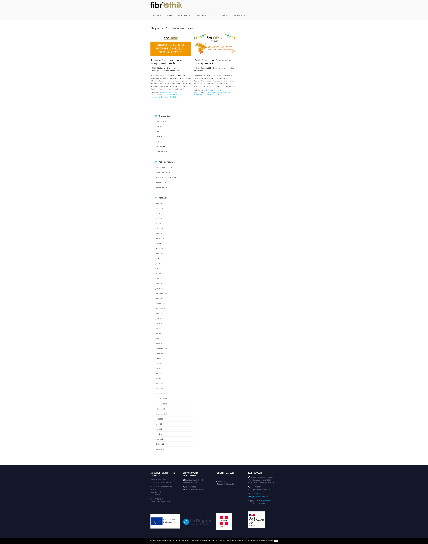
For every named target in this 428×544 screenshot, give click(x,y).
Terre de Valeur (161, 146)
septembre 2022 (161, 414)
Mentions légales (254, 494)
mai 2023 (158, 374)
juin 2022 (158, 424)
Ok (276, 540)
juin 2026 (158, 213)
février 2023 (159, 389)
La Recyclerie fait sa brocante (166, 177)
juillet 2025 (159, 258)
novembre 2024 (161, 298)
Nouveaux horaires (162, 187)
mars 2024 (159, 339)
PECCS (157, 131)
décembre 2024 (161, 293)
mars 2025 (159, 278)
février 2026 (159, 233)
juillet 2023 (159, 364)
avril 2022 (158, 434)
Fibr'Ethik (173, 97)
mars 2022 (159, 439)
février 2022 (159, 444)
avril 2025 (158, 273)
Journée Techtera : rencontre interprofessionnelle (168, 61)
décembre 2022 (161, 399)
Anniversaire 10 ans (171, 95)
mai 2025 (158, 268)
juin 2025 (158, 263)
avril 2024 (158, 334)
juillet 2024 (159, 319)
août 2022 (159, 419)
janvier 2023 (159, 394)
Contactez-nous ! (239, 15)
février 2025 (159, 283)
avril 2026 (158, 223)
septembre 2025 (161, 248)
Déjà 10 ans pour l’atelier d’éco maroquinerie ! (213, 61)
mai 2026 (158, 218)
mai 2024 (158, 329)
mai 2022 (158, 429)
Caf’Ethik (224, 15)
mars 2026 (159, 228)
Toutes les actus (161, 151)
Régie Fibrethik (266, 501)
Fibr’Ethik (156, 15)
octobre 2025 (160, 243)
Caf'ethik (158, 126)
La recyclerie (199, 15)
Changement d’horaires (163, 172)
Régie (157, 141)
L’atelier (169, 15)
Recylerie (158, 136)
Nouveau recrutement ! (163, 182)
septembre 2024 (161, 308)
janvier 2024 (159, 344)
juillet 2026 (159, 208)
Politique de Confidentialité (258, 496)
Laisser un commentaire (170, 71)
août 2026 (159, 203)
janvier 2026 (159, 238)
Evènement (165, 97)
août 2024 (159, 314)
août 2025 (159, 253)
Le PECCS (214, 15)
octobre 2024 (160, 303)
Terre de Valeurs (182, 15)
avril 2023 (158, 379)
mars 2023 (159, 384)
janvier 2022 (159, 449)
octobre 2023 (160, 359)
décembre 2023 (161, 349)
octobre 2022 (160, 409)
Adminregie (154, 71)
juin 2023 (158, 369)
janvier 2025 (159, 288)
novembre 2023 (161, 354)
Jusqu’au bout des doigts (164, 167)
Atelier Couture (165, 93)
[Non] (425, 541)
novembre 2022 (161, 404)
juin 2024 (158, 324)
